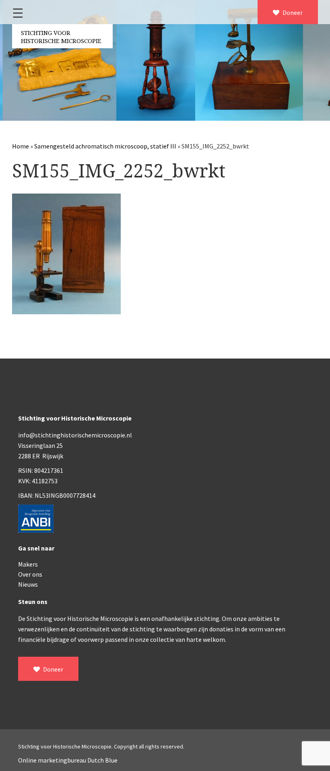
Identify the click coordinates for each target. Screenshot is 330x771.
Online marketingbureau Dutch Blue (68, 760)
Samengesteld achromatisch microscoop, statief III (105, 146)
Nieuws (28, 584)
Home (20, 146)
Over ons (30, 574)
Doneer (292, 12)
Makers (28, 564)
